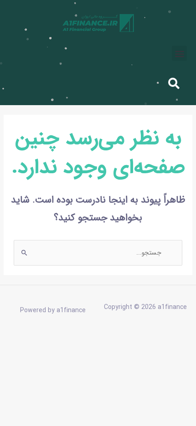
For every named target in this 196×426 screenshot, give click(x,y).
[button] (179, 53)
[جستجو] (60, 83)
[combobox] (129, 83)
